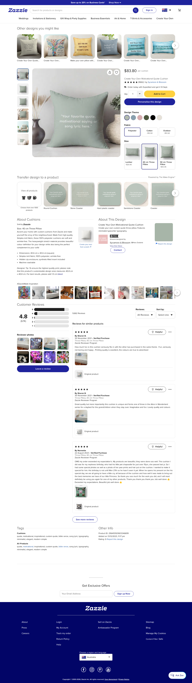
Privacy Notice (123, 679)
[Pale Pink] (140, 117)
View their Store (116, 246)
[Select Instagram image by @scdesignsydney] (52, 292)
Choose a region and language (92, 652)
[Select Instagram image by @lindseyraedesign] (95, 292)
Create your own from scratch (86, 246)
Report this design (164, 244)
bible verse (63, 546)
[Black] (153, 117)
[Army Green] (146, 117)
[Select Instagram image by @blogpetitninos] (123, 292)
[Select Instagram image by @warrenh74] (152, 292)
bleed (60, 274)
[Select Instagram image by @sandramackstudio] (81, 292)
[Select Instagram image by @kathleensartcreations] (24, 292)
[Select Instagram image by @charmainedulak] (109, 292)
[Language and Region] (167, 10)
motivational (28, 546)
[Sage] (127, 117)
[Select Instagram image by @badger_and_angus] (67, 292)
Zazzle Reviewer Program (86, 343)
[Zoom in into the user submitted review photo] (23, 344)
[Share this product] (110, 72)
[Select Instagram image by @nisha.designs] (38, 292)
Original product (91, 374)
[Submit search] (135, 10)
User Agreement (111, 679)
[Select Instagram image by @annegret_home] (138, 292)
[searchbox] (84, 10)
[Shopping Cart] (179, 10)
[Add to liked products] (116, 72)
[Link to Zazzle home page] (18, 10)
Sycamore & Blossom (157, 82)
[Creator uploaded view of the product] (76, 112)
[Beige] (159, 117)
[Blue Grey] (133, 117)
